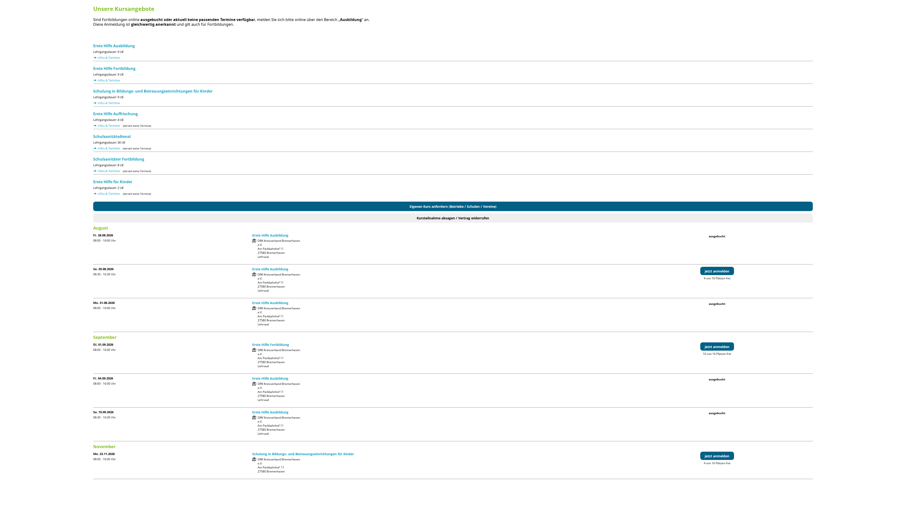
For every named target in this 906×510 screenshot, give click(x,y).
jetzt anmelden (717, 271)
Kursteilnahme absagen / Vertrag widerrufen (453, 218)
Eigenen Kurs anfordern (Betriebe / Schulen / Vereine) (453, 206)
